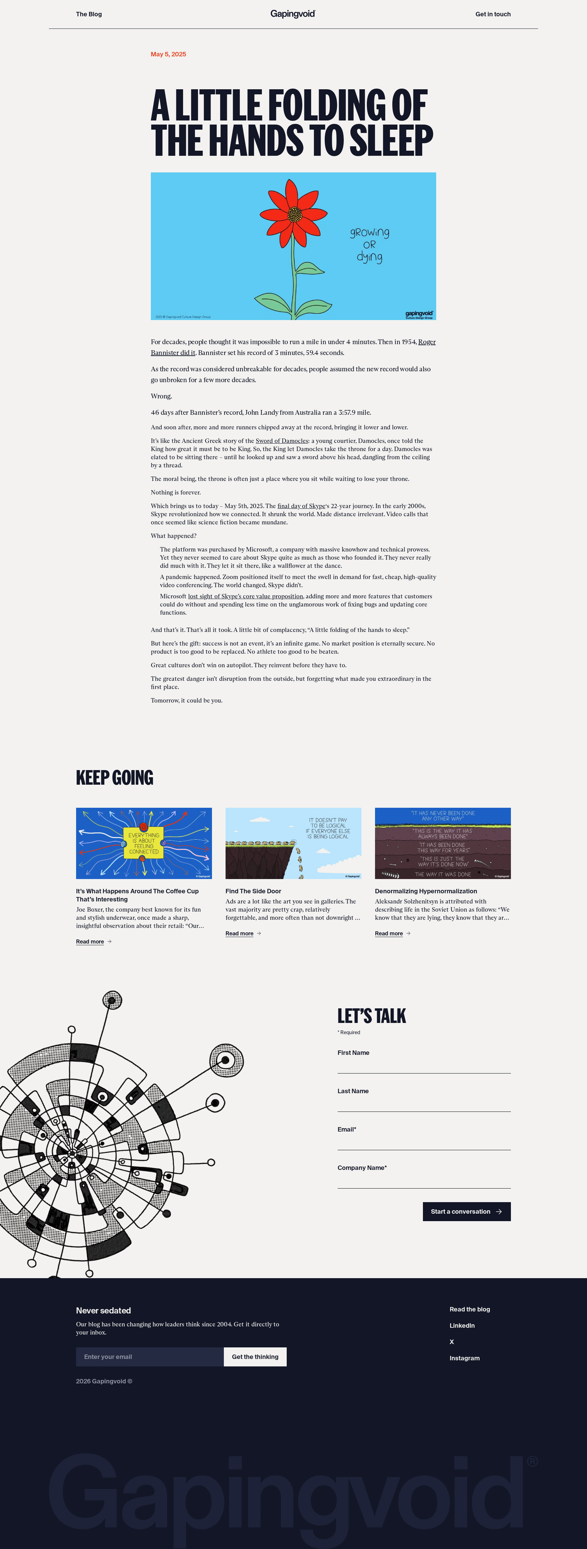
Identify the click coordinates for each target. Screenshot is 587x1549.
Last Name (353, 1091)
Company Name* (362, 1167)
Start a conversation (461, 1211)
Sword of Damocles (282, 441)
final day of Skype (301, 506)
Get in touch (493, 14)
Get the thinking (255, 1356)
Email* (347, 1129)
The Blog (89, 14)
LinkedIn (462, 1325)
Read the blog (470, 1309)
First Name (354, 1052)
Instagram (465, 1358)
